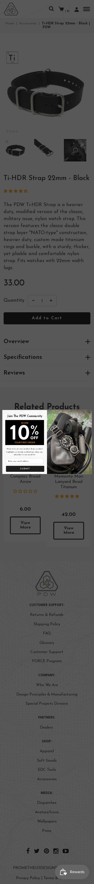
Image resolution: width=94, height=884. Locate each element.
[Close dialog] (89, 412)
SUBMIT (25, 469)
